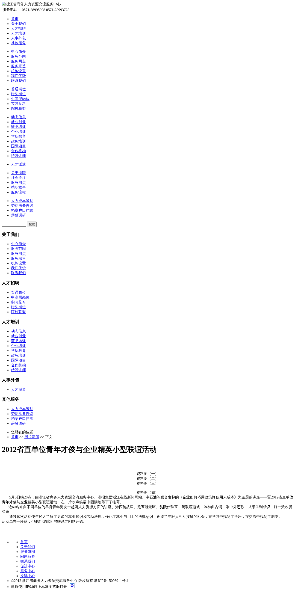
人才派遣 (18, 164)
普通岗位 (18, 89)
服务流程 (18, 192)
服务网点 (18, 61)
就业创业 (18, 122)
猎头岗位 (18, 94)
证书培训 (18, 127)
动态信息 (18, 117)
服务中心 (27, 571)
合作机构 (18, 151)
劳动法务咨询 (22, 206)
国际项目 (18, 146)
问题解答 (27, 556)
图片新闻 (31, 437)
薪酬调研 (18, 215)
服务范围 (18, 56)
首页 (14, 19)
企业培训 (18, 131)
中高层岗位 (20, 99)
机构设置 (18, 71)
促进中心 (27, 566)
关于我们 (18, 24)
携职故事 (18, 187)
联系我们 (18, 81)
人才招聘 (18, 28)
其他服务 (18, 43)
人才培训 (18, 33)
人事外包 (18, 38)
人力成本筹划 (22, 201)
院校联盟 (18, 108)
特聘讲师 (18, 156)
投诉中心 (27, 576)
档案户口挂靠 (22, 210)
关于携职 (18, 173)
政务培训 (18, 141)
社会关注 (18, 178)
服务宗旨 (18, 66)
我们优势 (18, 76)
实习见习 (18, 104)
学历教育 (18, 136)
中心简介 (18, 51)
